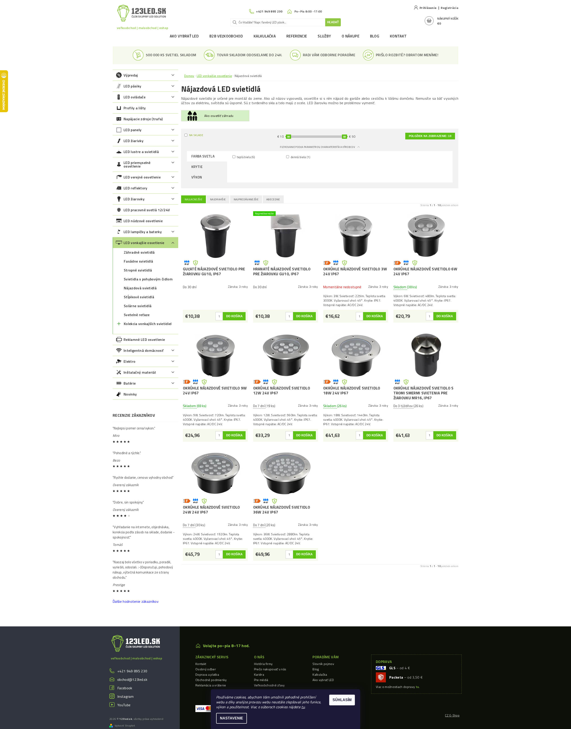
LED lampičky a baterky (143, 231)
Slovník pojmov (323, 663)
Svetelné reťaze (137, 314)
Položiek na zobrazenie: (430, 136)
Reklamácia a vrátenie (210, 685)
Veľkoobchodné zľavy (269, 685)
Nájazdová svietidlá (140, 288)
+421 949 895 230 (132, 671)
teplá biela (245, 157)
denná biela (300, 157)
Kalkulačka (265, 36)
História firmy (263, 663)
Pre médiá (261, 679)
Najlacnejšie (193, 199)
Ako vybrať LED (184, 36)
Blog (374, 36)
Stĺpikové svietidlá (139, 297)
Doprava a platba (207, 674)
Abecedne (273, 199)
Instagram (125, 696)
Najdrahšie (218, 199)
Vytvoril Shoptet (125, 725)
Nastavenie (231, 718)
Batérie (130, 383)
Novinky (130, 394)
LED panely (132, 130)
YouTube (123, 705)
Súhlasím (342, 700)
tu (303, 707)
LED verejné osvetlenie (142, 177)
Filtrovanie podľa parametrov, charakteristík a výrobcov (317, 147)
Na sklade (196, 135)
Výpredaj (131, 75)
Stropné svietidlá (138, 270)
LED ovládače (134, 97)
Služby (324, 36)
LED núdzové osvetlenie (143, 221)
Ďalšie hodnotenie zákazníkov (136, 601)
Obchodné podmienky (211, 679)
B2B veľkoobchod (226, 36)
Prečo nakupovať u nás (270, 669)
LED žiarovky (134, 199)
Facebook (124, 688)
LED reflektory (135, 188)
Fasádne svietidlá (138, 261)
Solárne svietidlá (137, 306)
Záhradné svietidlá (139, 252)
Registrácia (449, 7)
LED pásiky (132, 86)
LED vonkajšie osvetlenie (144, 242)
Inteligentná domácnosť (143, 350)
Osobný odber (205, 669)
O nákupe (350, 36)
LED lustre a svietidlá (141, 151)
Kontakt (398, 36)
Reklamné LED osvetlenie (144, 339)
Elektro (129, 361)
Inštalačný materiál (140, 372)
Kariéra (259, 674)
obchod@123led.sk (132, 679)
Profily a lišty (135, 108)
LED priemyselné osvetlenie (137, 164)
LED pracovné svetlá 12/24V (147, 210)
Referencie (296, 36)
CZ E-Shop (452, 715)
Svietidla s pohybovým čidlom (148, 279)
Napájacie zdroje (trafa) (143, 119)
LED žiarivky (133, 140)
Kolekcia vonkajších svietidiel (148, 323)
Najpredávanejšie (246, 199)
